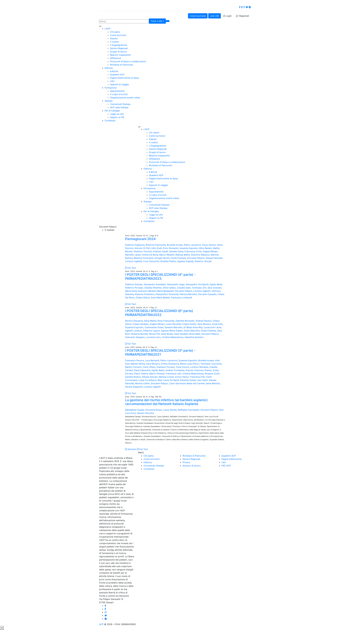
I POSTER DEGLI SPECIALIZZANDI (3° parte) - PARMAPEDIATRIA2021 (160, 352)
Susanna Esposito (189, 248)
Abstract (131, 449)
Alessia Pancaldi (214, 258)
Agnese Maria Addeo (172, 330)
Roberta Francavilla (156, 244)
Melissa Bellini (182, 254)
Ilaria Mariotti (213, 383)
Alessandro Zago (176, 284)
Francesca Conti (193, 251)
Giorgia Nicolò (162, 258)
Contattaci (110, 120)
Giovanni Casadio (207, 294)
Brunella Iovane (175, 244)
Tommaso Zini (199, 287)
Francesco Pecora (134, 360)
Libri (112, 81)
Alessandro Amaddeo (155, 284)
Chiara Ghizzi (143, 297)
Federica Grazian (133, 284)
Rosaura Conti (212, 373)
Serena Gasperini (134, 386)
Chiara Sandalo (140, 324)
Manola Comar (166, 376)
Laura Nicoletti (173, 324)
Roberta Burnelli (139, 334)
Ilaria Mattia (150, 320)
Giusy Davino (209, 244)
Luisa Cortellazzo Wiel (150, 380)
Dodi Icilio (217, 324)
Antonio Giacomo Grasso (199, 370)
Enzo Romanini (170, 248)
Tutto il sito (156, 21)
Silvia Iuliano (169, 287)
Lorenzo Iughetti (133, 261)
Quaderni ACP (117, 74)
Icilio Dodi (156, 248)
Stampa (109, 100)
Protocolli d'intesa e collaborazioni (128, 61)
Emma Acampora (170, 363)
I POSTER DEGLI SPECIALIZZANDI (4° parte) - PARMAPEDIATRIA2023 (160, 277)
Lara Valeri (202, 380)
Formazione (111, 87)
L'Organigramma (118, 45)
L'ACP (107, 28)
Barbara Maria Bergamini (161, 291)
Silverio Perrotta (145, 413)
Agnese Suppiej (185, 261)
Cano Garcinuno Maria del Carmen (187, 383)
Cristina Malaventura (172, 337)
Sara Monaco (204, 324)
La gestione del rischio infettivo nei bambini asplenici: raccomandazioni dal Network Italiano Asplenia (166, 402)
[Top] (2, 628)
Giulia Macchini (192, 330)
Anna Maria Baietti (160, 297)
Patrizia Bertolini (188, 294)
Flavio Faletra (141, 373)
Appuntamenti (117, 91)
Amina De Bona (150, 254)
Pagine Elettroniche (231, 459)
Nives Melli (194, 334)
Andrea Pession (204, 320)
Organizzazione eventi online (125, 97)
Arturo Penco (182, 376)
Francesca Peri (197, 376)
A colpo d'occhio (119, 94)
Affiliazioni (115, 58)
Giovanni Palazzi (195, 258)
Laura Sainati (170, 409)
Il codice (114, 41)
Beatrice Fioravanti (143, 258)
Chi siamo (115, 32)
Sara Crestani (214, 287)
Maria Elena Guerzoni (136, 291)
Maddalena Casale (134, 409)
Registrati (244, 15)
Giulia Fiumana (178, 258)
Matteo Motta (138, 363)
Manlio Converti (133, 367)
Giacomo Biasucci (200, 254)
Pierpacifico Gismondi (167, 294)
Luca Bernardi (152, 360)
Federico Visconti (143, 251)
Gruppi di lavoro (118, 51)
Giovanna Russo (153, 409)
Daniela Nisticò (133, 376)
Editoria (109, 68)
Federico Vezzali (203, 261)
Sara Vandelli (181, 334)
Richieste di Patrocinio (121, 64)
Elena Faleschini (142, 370)
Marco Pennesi (156, 373)
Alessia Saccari (150, 376)
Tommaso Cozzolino (211, 363)
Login (228, 15)
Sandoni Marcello (173, 327)
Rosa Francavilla (166, 320)
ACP (101, 624)
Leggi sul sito (117, 114)
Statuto (114, 38)
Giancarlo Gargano (135, 337)
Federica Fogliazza (134, 244)
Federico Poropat (134, 287)
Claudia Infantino (153, 287)
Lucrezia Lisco (153, 337)
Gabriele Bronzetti (185, 320)
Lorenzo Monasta (199, 367)
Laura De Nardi (171, 380)
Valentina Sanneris (194, 337)
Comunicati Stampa (120, 104)
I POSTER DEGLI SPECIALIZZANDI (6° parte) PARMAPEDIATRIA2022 (159, 313)
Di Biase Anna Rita (193, 327)
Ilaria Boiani (167, 334)
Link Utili (214, 15)
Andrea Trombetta (174, 370)
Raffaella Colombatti (188, 409)
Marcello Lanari (133, 254)
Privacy (186, 462)
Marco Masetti (166, 254)
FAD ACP (226, 465)
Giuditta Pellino (168, 261)
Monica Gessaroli (134, 320)
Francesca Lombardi (181, 297)
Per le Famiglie (112, 110)
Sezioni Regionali (119, 48)
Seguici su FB (117, 117)
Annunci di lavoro (192, 465)
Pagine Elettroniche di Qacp (124, 77)
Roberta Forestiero (144, 294)
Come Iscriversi (198, 15)
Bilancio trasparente (120, 54)
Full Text (131, 267)
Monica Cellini (142, 383)
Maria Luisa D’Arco (189, 363)
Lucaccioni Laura (212, 327)
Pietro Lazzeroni (192, 244)
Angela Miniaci (210, 251)
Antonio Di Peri (142, 248)
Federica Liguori (151, 330)
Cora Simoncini (151, 261)
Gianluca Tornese (166, 367)
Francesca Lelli (173, 373)
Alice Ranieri (205, 248)
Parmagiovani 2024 (140, 239)
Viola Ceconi (182, 367)
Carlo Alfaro (149, 367)
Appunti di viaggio (119, 84)
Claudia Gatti (184, 287)
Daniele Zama (176, 251)
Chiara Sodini (189, 324)
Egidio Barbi (216, 284)
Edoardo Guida (188, 380)
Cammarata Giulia (154, 327)
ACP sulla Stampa (119, 107)
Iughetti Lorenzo (133, 330)
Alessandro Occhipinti (197, 284)
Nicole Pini (154, 334)
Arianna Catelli (160, 251)
